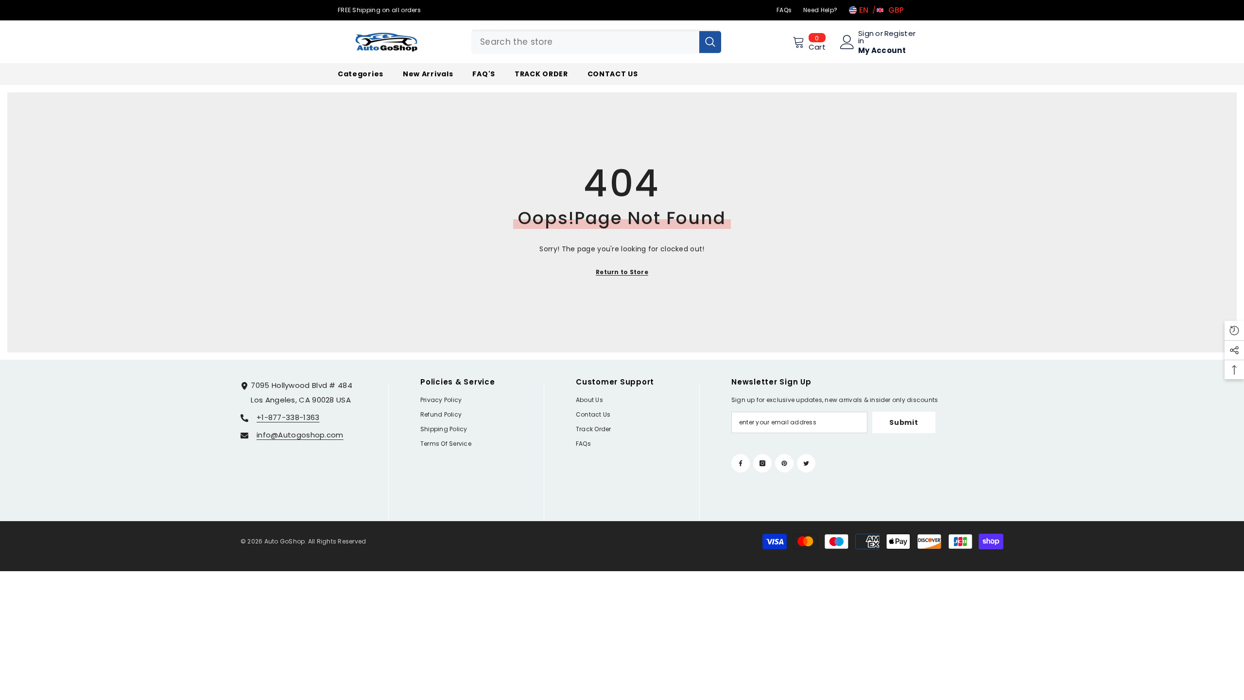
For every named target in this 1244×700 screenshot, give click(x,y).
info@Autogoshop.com (300, 435)
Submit (903, 422)
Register (900, 34)
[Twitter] (806, 463)
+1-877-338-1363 (288, 417)
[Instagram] (762, 463)
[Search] (596, 42)
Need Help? (820, 10)
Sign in (866, 37)
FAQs (784, 10)
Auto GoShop (284, 541)
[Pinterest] (784, 463)
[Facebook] (740, 463)
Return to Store (622, 272)
